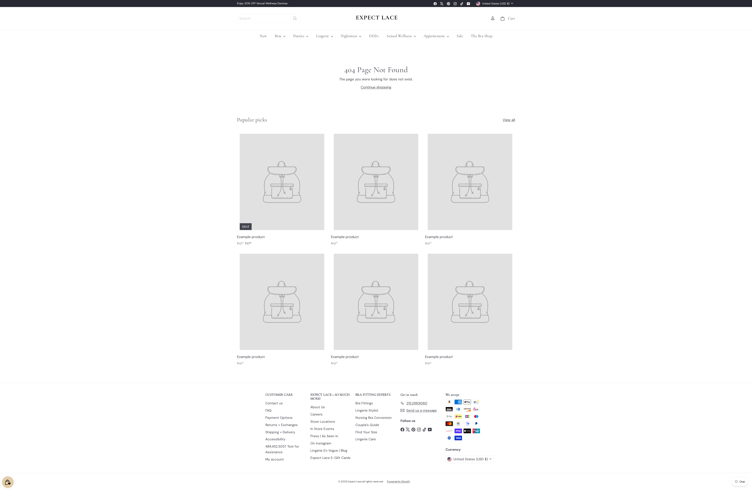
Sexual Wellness (400, 36)
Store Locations (322, 421)
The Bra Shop (481, 36)
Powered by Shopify (398, 481)
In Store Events (322, 429)
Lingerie (323, 36)
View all (509, 120)
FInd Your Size (366, 432)
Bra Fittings (364, 403)
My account (274, 459)
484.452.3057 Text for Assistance (282, 449)
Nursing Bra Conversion (373, 417)
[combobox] (268, 18)
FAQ (268, 410)
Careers (316, 414)
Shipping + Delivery (280, 432)
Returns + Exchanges (281, 425)
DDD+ (374, 36)
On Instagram (320, 443)
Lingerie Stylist (366, 410)
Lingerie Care (365, 439)
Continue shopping (376, 87)
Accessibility (275, 439)
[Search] (295, 18)
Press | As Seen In (324, 436)
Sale (460, 36)
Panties (299, 36)
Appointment (435, 36)
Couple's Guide (367, 425)
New (263, 36)
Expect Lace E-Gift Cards (330, 458)
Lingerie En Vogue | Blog (328, 450)
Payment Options (279, 417)
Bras (278, 36)
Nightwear (349, 36)
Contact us (274, 403)
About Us (317, 407)
